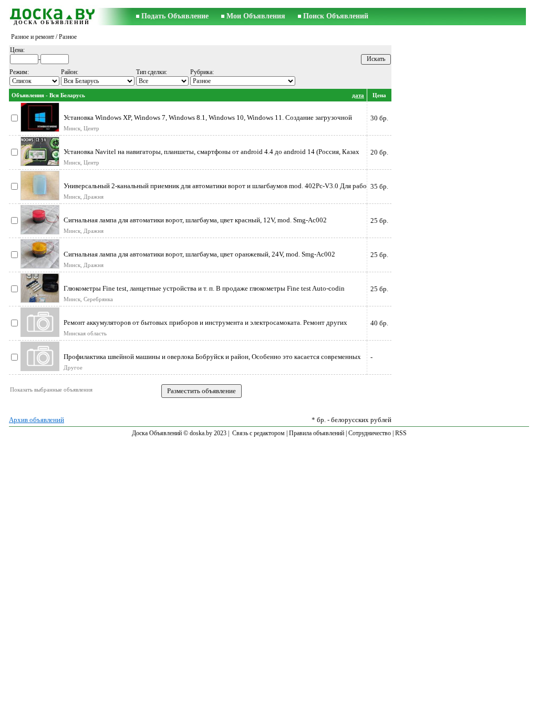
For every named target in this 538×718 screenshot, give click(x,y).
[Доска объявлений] (51, 12)
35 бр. (379, 186)
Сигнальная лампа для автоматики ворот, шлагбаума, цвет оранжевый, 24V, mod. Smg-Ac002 (199, 254)
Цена (379, 95)
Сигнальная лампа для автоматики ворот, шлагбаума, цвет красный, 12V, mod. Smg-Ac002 (195, 220)
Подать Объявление (175, 16)
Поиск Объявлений (335, 16)
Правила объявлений (316, 433)
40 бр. (379, 323)
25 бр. (379, 220)
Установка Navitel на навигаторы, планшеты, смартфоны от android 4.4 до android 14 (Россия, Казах (211, 152)
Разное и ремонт (32, 36)
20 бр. (379, 152)
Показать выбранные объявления (51, 389)
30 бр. (379, 118)
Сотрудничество (369, 433)
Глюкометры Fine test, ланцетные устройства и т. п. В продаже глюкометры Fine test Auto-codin (204, 288)
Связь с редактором (258, 433)
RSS (401, 433)
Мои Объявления (255, 16)
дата (358, 95)
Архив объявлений (36, 420)
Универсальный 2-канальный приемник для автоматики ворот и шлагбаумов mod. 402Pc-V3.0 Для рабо (215, 186)
